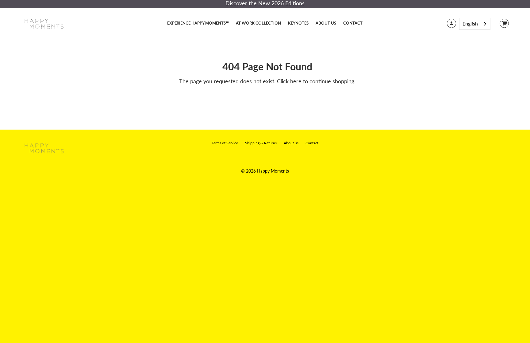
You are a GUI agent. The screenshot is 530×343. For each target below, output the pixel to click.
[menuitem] (198, 23)
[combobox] (474, 24)
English (470, 23)
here (295, 81)
